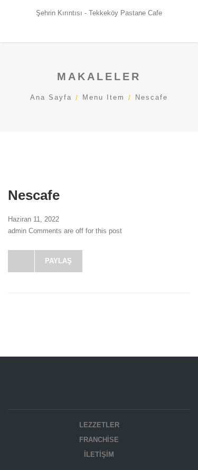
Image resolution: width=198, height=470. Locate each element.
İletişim (99, 454)
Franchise (99, 440)
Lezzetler (99, 425)
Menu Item (103, 97)
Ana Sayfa (51, 97)
